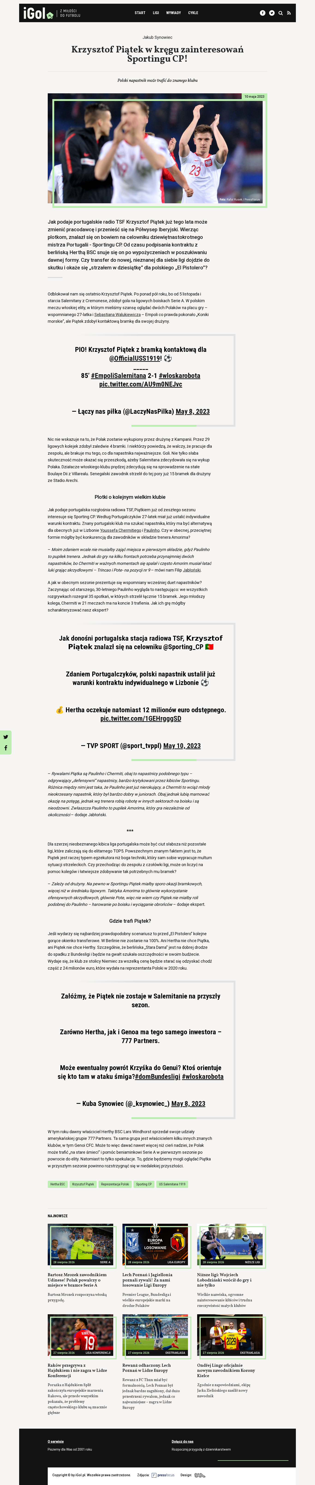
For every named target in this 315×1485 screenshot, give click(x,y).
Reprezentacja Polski (115, 1184)
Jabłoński (192, 570)
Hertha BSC (58, 1184)
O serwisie (56, 1441)
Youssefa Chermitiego (120, 530)
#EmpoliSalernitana (118, 375)
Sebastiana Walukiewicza (117, 314)
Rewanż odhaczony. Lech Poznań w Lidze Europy (146, 1368)
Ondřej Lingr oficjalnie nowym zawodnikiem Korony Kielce (226, 1371)
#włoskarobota (203, 1076)
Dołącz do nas (182, 1441)
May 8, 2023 (193, 411)
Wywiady (173, 13)
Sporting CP (144, 1184)
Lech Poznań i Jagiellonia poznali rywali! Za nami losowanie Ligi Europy (147, 1280)
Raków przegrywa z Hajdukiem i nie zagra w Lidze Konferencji (77, 1371)
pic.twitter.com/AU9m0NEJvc (140, 384)
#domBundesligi (157, 1076)
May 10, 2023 (182, 746)
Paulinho (152, 530)
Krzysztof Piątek (83, 1184)
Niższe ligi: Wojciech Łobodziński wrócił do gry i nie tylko (224, 1280)
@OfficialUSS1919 (134, 358)
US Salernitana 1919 (172, 1184)
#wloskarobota (179, 375)
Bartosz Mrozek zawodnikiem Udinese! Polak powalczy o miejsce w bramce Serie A (77, 1280)
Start (140, 13)
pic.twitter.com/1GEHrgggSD (140, 718)
